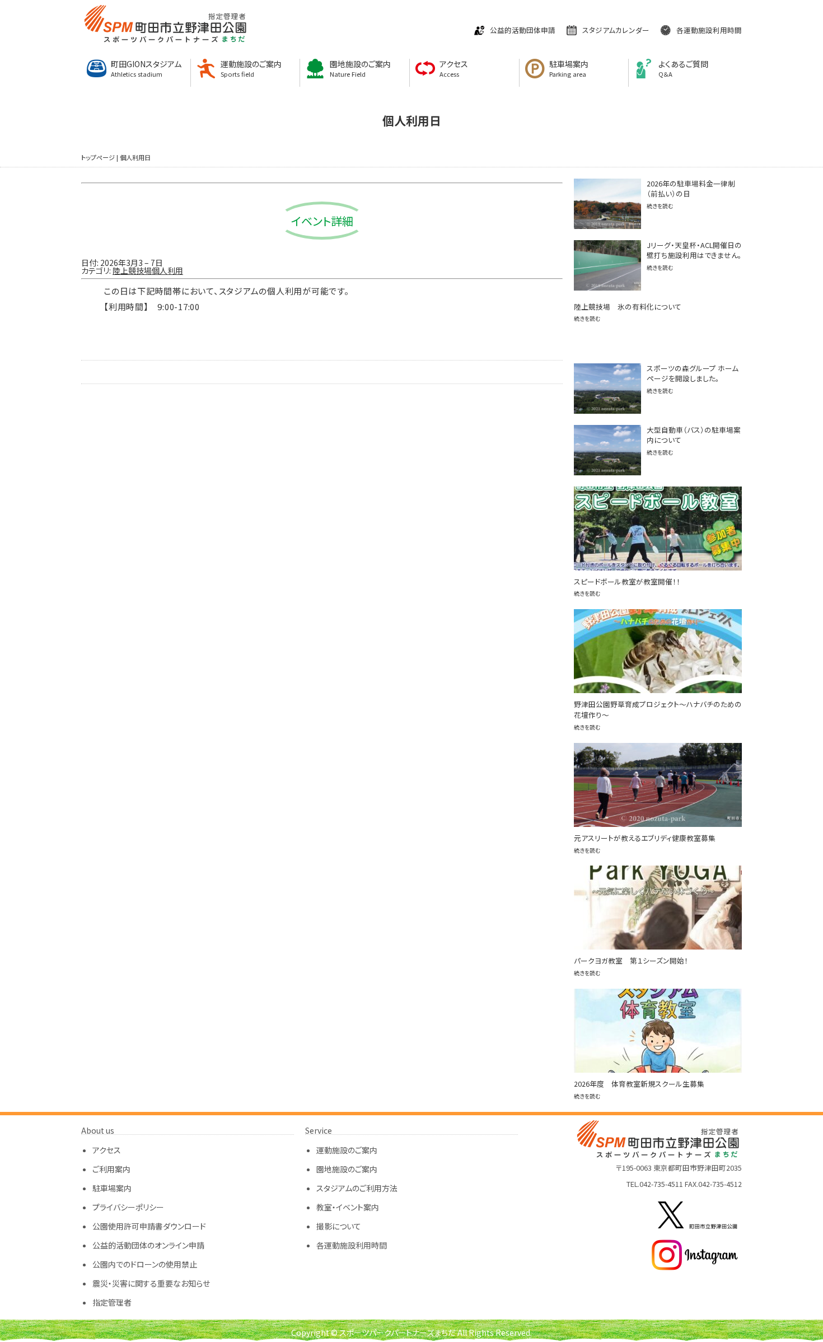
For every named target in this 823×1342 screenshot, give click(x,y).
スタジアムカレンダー (615, 30)
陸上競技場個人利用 (148, 270)
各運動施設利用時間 (709, 30)
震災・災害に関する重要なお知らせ (151, 1283)
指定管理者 (112, 1302)
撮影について (338, 1226)
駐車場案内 (568, 68)
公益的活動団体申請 (522, 30)
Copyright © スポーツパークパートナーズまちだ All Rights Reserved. (411, 1332)
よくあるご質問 (683, 68)
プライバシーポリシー (128, 1207)
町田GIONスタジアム (146, 68)
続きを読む (660, 206)
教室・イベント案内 (347, 1207)
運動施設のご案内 (251, 68)
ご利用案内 (111, 1169)
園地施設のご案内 (360, 68)
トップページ (98, 157)
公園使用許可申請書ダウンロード (149, 1226)
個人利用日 (135, 157)
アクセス (453, 68)
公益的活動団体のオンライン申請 (148, 1245)
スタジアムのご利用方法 (357, 1188)
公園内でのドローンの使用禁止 (144, 1264)
